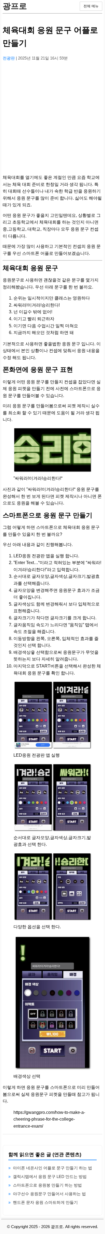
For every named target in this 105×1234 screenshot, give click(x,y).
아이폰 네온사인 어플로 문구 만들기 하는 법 (52, 1168)
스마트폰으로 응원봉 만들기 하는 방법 (47, 1185)
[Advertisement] (52, 118)
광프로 (15, 6)
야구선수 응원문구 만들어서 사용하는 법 (49, 1193)
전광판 (9, 58)
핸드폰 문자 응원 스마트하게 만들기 (45, 1202)
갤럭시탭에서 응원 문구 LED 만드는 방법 (50, 1176)
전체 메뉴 (91, 6)
